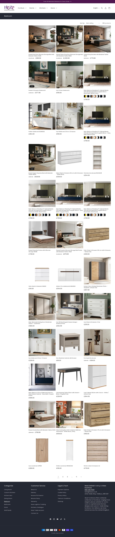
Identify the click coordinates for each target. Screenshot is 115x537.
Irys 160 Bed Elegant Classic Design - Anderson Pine (67, 322)
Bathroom (7, 504)
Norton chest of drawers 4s (92, 466)
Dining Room (8, 498)
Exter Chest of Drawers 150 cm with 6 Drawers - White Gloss (69, 173)
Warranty (34, 501)
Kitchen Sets (8, 495)
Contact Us (34, 513)
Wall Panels (7, 510)
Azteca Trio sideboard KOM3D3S (65, 286)
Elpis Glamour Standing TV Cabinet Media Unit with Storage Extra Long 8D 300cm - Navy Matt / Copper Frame (69, 210)
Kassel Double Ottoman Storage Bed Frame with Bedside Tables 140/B (69, 251)
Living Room (8, 489)
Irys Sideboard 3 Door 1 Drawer (38, 358)
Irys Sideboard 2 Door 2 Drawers (66, 131)
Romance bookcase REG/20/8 (93, 173)
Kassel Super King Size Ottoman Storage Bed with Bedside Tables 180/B (69, 55)
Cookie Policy (62, 492)
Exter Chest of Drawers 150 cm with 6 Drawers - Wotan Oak (97, 251)
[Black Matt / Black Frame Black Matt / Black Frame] (88, 96)
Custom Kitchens (9, 492)
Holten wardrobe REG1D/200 (64, 466)
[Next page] (81, 477)
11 (76, 477)
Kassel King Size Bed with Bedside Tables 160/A (96, 55)
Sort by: (82, 23)
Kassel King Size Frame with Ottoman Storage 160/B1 (40, 251)
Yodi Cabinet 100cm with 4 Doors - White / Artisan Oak (96, 393)
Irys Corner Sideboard (62, 90)
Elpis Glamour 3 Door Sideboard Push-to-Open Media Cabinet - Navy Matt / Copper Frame (41, 394)
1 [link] (58, 477)
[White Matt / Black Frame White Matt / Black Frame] (98, 96)
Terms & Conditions (64, 498)
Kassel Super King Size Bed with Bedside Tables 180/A (41, 173)
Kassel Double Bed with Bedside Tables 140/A (42, 430)
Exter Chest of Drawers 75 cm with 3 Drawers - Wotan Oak (97, 430)
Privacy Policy (62, 495)
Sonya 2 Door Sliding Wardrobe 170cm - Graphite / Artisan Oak (95, 287)
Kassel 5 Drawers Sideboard (37, 90)
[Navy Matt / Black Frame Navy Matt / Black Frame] (101, 96)
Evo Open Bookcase (90, 358)
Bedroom (7, 501)
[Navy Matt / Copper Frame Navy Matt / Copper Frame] (91, 96)
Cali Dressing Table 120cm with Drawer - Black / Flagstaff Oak (68, 393)
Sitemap (60, 501)
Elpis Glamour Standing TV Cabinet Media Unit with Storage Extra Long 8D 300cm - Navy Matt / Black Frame (97, 133)
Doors (6, 507)
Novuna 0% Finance (37, 495)
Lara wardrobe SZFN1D (35, 466)
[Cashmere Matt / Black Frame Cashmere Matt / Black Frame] (104, 96)
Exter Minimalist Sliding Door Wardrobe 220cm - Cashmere (40, 322)
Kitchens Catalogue (37, 507)
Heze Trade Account (37, 510)
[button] (102, 8)
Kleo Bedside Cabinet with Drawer (66, 358)
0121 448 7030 (89, 490)
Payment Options (63, 489)
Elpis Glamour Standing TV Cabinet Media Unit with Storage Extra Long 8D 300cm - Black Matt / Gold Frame (96, 210)
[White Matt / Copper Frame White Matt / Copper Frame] (94, 96)
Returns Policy (35, 498)
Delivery (33, 492)
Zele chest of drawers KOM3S (37, 286)
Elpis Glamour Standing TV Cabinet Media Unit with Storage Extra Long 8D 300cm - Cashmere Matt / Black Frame (41, 210)
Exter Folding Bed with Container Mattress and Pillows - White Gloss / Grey (68, 430)
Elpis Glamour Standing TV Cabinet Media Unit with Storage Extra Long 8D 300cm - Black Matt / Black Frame (96, 92)
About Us (34, 489)
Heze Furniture (59, 533)
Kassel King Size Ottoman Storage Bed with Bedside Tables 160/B (41, 55)
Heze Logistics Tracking (38, 504)
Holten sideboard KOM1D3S (37, 131)
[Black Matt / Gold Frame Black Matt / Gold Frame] (85, 96)
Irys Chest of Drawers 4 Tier (92, 322)
